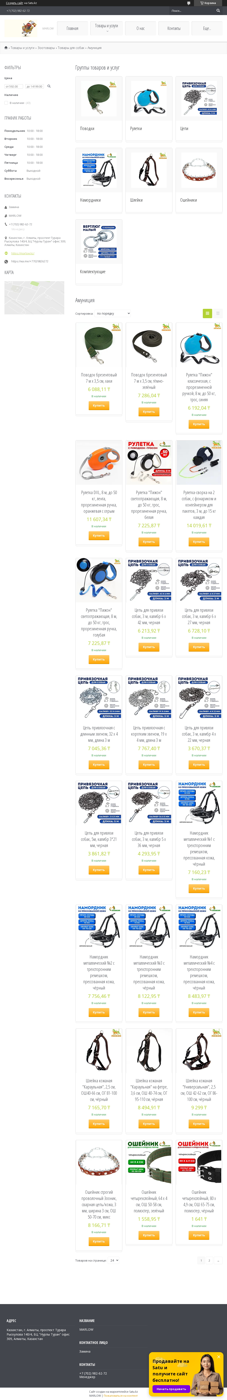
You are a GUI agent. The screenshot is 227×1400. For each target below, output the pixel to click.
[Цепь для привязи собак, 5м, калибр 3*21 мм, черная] (99, 803)
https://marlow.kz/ (22, 253)
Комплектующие (93, 271)
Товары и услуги (106, 26)
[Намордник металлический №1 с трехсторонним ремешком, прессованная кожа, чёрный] (199, 803)
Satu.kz (133, 1392)
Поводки (87, 128)
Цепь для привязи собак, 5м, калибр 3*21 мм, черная (99, 839)
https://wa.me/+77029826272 (29, 261)
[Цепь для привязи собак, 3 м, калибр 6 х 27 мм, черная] (199, 580)
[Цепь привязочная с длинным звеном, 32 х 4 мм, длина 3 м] (99, 698)
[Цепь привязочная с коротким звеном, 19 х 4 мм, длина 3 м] (149, 698)
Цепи (184, 128)
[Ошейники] (199, 170)
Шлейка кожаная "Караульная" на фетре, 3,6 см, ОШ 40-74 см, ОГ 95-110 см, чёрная (149, 1089)
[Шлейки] (149, 170)
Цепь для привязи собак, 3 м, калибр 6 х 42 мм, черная (149, 616)
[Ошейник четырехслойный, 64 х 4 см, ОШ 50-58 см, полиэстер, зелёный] (149, 1162)
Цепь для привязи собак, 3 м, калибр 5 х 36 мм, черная (149, 839)
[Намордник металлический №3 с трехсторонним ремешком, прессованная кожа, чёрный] (149, 927)
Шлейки (136, 200)
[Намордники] (99, 170)
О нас (141, 28)
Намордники (90, 200)
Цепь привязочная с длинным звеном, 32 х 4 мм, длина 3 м (99, 733)
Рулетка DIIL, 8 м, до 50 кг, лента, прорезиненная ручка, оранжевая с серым (99, 501)
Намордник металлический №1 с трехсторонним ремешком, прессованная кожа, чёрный (199, 848)
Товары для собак (71, 48)
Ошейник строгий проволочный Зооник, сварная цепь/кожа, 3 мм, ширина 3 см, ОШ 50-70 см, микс (99, 1204)
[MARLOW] (20, 28)
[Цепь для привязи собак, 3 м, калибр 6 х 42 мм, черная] (149, 580)
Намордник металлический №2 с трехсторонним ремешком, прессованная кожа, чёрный (99, 972)
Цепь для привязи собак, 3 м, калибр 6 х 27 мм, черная (199, 616)
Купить (99, 405)
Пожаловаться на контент (121, 1396)
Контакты (173, 28)
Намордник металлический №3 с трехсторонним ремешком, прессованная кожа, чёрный (149, 972)
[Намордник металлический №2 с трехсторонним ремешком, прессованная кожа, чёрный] (99, 927)
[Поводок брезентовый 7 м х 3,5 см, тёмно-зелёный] (149, 345)
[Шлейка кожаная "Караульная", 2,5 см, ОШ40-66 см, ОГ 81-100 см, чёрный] (99, 1051)
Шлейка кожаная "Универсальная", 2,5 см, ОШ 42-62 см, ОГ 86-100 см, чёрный (199, 1089)
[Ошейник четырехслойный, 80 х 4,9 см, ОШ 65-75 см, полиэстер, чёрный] (199, 1162)
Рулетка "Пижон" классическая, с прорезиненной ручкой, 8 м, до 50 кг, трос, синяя (199, 387)
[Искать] (218, 10)
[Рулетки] (149, 98)
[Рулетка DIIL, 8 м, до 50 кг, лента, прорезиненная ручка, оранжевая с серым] (99, 462)
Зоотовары (46, 48)
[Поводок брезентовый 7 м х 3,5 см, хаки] (99, 345)
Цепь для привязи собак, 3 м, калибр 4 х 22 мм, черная (199, 733)
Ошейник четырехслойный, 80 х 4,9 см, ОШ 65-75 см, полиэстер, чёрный (199, 1201)
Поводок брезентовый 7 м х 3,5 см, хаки (99, 378)
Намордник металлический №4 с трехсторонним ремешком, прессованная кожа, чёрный (199, 972)
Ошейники (188, 200)
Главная (72, 28)
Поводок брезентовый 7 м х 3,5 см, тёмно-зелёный (149, 381)
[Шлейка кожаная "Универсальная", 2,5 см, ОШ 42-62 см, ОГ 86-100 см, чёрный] (199, 1051)
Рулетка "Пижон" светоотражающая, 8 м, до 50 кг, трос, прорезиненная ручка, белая (149, 504)
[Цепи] (199, 98)
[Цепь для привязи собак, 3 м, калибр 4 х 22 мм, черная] (199, 698)
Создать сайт (14, 3)
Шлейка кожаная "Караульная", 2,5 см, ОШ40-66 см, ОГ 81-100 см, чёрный (99, 1089)
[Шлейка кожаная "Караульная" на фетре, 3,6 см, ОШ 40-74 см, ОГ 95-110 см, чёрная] (149, 1051)
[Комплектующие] (99, 242)
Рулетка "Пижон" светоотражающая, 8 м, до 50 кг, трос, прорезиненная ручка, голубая (99, 622)
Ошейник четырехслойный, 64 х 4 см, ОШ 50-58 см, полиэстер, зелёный (149, 1201)
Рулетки (136, 128)
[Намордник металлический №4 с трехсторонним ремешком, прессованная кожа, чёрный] (199, 927)
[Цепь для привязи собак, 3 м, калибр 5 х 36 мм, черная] (149, 803)
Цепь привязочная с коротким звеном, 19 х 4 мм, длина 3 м (149, 733)
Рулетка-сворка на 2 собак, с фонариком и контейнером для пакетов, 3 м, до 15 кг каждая (199, 504)
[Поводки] (99, 98)
